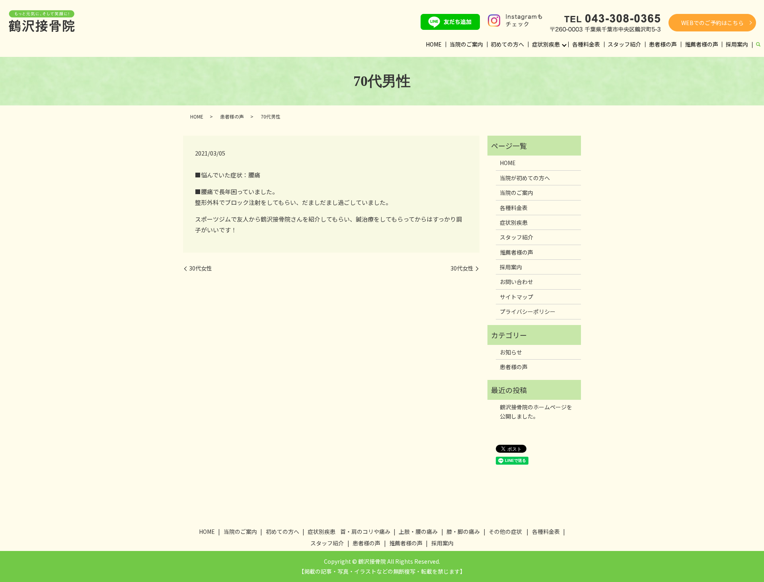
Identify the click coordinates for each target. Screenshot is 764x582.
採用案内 (737, 44)
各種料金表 (586, 44)
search (758, 45)
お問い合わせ (516, 282)
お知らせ (511, 352)
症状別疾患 (546, 44)
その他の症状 (505, 531)
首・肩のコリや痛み (365, 531)
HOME (434, 44)
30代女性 (200, 268)
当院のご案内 (466, 44)
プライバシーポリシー (527, 311)
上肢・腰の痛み (418, 531)
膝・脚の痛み (463, 531)
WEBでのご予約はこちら (712, 23)
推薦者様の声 (701, 44)
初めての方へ (507, 44)
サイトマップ (516, 297)
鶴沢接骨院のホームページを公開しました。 (536, 411)
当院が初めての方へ (525, 178)
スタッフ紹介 (624, 44)
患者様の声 (663, 44)
